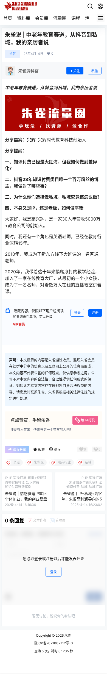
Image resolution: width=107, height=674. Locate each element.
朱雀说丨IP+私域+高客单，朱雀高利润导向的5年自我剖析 (81, 498)
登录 (77, 313)
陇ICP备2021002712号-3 (53, 643)
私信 (94, 71)
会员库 (41, 18)
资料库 (23, 18)
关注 (76, 71)
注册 (95, 313)
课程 (75, 18)
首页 (7, 18)
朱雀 (67, 635)
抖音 (12, 54)
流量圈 (59, 18)
